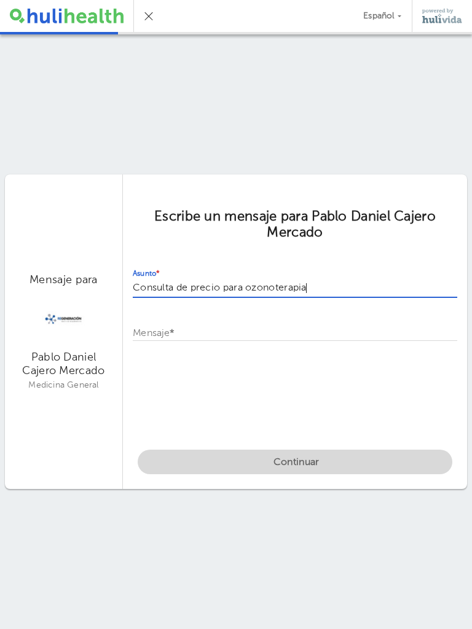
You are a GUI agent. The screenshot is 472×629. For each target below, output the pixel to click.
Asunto (146, 274)
